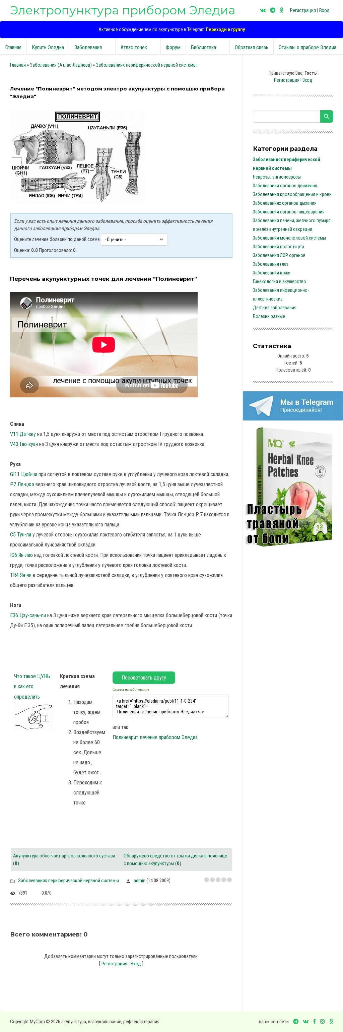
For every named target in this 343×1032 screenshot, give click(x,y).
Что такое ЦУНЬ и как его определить (32, 686)
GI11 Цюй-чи (23, 474)
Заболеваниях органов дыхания (285, 203)
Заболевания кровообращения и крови (292, 194)
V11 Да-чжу (23, 434)
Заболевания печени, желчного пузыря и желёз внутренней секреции (292, 225)
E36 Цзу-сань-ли (28, 615)
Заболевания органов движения (285, 185)
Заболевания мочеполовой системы (289, 238)
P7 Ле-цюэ (22, 484)
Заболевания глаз (270, 264)
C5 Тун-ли (20, 534)
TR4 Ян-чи (20, 575)
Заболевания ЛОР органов (279, 255)
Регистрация (303, 10)
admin (139, 881)
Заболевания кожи (271, 272)
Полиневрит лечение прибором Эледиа (155, 737)
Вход (324, 10)
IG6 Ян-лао (21, 555)
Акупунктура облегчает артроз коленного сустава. (64, 856)
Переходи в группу (225, 29)
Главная (18, 65)
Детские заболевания (274, 307)
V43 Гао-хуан (24, 444)
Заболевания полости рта (278, 246)
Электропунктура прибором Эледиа (122, 10)
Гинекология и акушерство (279, 281)
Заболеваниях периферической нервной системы (146, 65)
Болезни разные (269, 316)
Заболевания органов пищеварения (289, 211)
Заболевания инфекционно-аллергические (281, 294)
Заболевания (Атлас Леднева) (61, 65)
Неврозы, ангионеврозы (277, 177)
